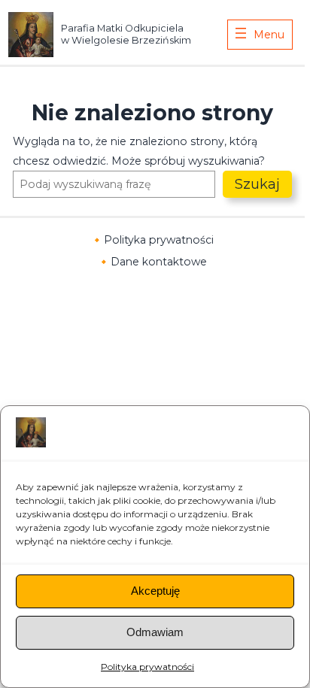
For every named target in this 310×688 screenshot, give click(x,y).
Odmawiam (155, 632)
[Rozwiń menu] (260, 35)
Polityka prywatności (147, 666)
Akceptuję (155, 590)
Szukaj (257, 184)
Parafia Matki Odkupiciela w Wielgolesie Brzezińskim (126, 34)
